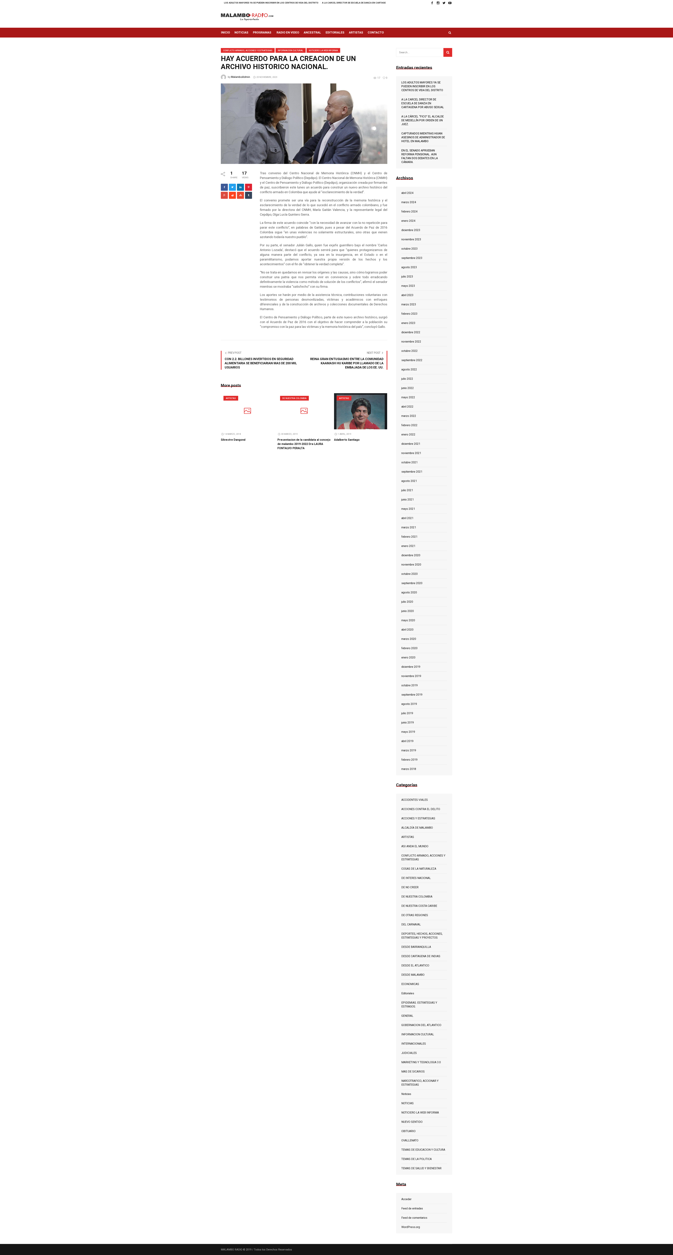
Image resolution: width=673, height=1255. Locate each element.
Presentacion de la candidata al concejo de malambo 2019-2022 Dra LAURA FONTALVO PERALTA (304, 444)
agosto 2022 (409, 369)
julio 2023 (407, 277)
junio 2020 (407, 611)
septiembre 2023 (411, 258)
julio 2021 (407, 490)
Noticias (406, 1094)
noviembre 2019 (411, 676)
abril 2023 (407, 295)
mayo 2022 (408, 397)
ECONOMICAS (410, 984)
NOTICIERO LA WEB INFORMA (323, 50)
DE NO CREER (410, 887)
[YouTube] (449, 3)
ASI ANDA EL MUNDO (414, 846)
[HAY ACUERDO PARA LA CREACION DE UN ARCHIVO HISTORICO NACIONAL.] (304, 123)
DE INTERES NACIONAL (416, 878)
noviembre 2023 (411, 239)
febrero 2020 (409, 648)
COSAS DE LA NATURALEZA (418, 869)
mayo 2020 (408, 620)
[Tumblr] (248, 195)
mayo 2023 (408, 286)
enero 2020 (408, 657)
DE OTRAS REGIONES (414, 915)
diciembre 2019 (410, 667)
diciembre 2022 (410, 332)
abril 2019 (407, 741)
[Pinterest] (248, 187)
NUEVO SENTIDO (412, 1122)
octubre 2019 (409, 685)
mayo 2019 (408, 732)
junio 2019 (407, 722)
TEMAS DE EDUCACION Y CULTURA (423, 1150)
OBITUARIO (408, 1131)
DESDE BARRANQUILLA (416, 947)
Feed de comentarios (414, 1218)
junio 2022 (407, 388)
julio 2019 (407, 713)
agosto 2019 (409, 704)
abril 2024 (407, 193)
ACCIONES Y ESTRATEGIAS (418, 818)
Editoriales (407, 993)
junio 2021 (407, 500)
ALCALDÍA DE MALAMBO (417, 828)
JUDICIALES (409, 1053)
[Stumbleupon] (240, 195)
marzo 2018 (408, 769)
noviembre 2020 (411, 565)
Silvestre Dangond (233, 440)
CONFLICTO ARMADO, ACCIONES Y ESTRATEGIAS (247, 50)
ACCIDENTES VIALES (414, 800)
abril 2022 (407, 407)
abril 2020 (407, 630)
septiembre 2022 (411, 360)
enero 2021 (408, 546)
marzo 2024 (408, 202)
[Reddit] (232, 195)
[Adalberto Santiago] (360, 411)
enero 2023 (408, 323)
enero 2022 (408, 434)
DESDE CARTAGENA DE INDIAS (420, 956)
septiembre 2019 (411, 695)
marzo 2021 (408, 527)
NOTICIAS (407, 1103)
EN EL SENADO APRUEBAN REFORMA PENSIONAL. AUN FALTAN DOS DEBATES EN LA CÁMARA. (419, 156)
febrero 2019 (409, 760)
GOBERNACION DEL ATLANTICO (421, 1025)
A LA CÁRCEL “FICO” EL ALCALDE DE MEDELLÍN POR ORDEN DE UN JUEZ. (385, 2)
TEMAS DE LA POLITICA (416, 1159)
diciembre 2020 (410, 555)
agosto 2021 (409, 481)
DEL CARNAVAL (411, 924)
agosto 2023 (409, 267)
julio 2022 (407, 379)
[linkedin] (240, 187)
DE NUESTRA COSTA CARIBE (419, 906)
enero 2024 (408, 221)
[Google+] (224, 195)
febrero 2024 (409, 211)
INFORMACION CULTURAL (290, 50)
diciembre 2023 (410, 230)
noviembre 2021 (411, 453)
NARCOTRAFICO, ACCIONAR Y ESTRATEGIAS (420, 1083)
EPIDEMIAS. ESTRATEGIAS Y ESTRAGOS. (419, 1005)
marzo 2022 (408, 416)
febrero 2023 (409, 314)
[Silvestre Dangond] (247, 411)
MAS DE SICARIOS (413, 1072)
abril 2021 (407, 518)
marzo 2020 (408, 639)
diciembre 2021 (410, 444)
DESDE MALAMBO (412, 975)
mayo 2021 (408, 509)
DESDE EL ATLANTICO (415, 965)
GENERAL (407, 1016)
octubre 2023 (409, 249)
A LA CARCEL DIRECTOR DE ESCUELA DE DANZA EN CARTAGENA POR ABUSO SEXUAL (300, 2)
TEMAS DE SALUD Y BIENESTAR (421, 1168)
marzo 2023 (408, 304)
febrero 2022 (409, 425)
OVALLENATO (409, 1140)
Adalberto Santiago (347, 440)
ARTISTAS (231, 398)
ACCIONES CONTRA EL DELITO (420, 809)
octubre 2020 (409, 574)
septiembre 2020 (411, 583)
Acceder (406, 1199)
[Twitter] (444, 3)
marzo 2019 (408, 750)
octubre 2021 (409, 462)
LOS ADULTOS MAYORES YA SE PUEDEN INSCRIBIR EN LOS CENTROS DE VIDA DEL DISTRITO (422, 86)
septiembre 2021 (411, 472)
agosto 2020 (409, 592)
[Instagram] (438, 3)
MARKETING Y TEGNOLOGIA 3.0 (421, 1062)
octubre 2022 (409, 351)
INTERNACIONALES (413, 1044)
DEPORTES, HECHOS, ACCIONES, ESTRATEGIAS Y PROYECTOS (422, 936)
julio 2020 (407, 602)
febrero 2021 (409, 537)
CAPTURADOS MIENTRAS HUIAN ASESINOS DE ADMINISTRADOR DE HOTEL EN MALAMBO (423, 137)
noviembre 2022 (411, 342)
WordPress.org (410, 1227)
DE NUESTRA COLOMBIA (294, 398)
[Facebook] (432, 3)
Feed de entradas (412, 1208)
